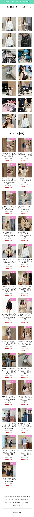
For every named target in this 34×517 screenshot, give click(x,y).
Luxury (11, 7)
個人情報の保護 (25, 496)
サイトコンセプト (14, 499)
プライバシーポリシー (9, 496)
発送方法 (17, 502)
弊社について (24, 499)
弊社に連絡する (9, 502)
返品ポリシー (16, 505)
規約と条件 (25, 502)
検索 (18, 496)
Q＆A (6, 499)
